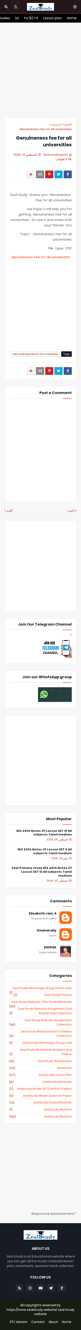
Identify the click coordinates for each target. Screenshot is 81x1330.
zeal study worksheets (40, 1061)
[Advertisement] (40, 70)
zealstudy (40, 1068)
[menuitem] (71, 18)
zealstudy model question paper (40, 1095)
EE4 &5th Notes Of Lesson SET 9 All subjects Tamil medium (45, 851)
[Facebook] (68, 174)
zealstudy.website (40, 1116)
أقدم (9, 511)
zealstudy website (40, 1109)
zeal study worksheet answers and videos (40, 1052)
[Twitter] (58, 174)
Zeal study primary (43, 995)
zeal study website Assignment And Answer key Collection (40, 1010)
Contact (38, 1322)
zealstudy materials (40, 1082)
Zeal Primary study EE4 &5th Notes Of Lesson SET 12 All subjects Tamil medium (41, 872)
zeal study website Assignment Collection (40, 1022)
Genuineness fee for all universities (46, 129)
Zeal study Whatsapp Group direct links (40, 988)
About (53, 1322)
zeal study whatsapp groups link (40, 1043)
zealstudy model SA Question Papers (40, 1088)
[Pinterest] (49, 174)
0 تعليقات (61, 159)
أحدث (70, 511)
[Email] (40, 174)
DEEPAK (50, 947)
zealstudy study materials (40, 1102)
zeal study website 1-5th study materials (40, 1002)
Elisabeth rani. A (42, 913)
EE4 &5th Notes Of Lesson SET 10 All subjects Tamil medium (44, 833)
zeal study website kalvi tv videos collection (40, 1033)
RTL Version (18, 1322)
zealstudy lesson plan (40, 1075)
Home (66, 1322)
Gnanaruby (46, 930)
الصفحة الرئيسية (62, 124)
